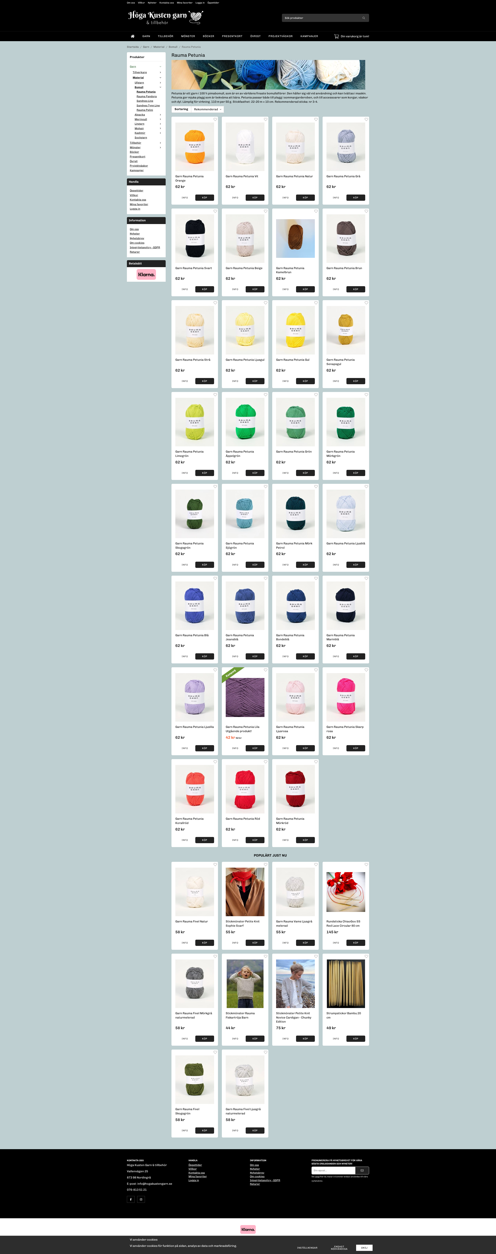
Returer (135, 251)
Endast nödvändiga (339, 1247)
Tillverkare (140, 72)
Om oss (131, 2)
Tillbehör (165, 36)
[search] (363, 18)
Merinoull (141, 119)
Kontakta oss (166, 2)
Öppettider (213, 2)
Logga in (200, 2)
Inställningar (307, 1247)
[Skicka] (362, 1170)
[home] (133, 36)
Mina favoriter (185, 2)
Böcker (208, 36)
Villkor (141, 2)
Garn (146, 36)
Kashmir (140, 132)
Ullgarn (139, 82)
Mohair (139, 128)
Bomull (139, 87)
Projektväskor (281, 36)
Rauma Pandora (147, 96)
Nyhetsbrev (137, 238)
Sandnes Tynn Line (148, 105)
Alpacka (140, 114)
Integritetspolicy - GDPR (145, 247)
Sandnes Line (145, 100)
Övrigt (255, 36)
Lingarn (139, 123)
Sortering (181, 109)
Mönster (188, 36)
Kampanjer (309, 36)
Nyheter (152, 2)
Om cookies (137, 242)
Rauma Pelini (145, 109)
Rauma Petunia (146, 91)
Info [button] (185, 197)
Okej (364, 1247)
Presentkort (232, 36)
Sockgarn (141, 137)
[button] (204, 198)
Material (138, 77)
